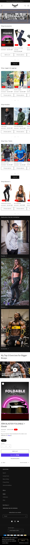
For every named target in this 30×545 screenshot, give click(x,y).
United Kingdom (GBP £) (14, 530)
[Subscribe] (25, 516)
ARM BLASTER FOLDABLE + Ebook (7, 47)
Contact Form (6, 476)
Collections (5, 497)
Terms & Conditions (7, 485)
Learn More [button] (5, 542)
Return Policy (6, 479)
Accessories (4, 348)
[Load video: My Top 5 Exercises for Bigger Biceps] (15, 369)
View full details (23, 462)
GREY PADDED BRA (17, 203)
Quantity (3, 443)
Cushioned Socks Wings (18, 47)
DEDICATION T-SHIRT (5, 162)
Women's (3, 307)
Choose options (20, 54)
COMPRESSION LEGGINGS (6, 203)
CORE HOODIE (3, 126)
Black (4, 440)
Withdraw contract (23, 543)
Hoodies (3, 256)
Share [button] (4, 462)
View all (15, 63)
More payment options (15, 458)
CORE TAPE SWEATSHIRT (18, 126)
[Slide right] (18, 59)
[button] (1, 5)
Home (4, 493)
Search (4, 473)
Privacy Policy (6, 482)
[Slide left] (11, 59)
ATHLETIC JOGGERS (4, 89)
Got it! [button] (23, 540)
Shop (4, 500)
